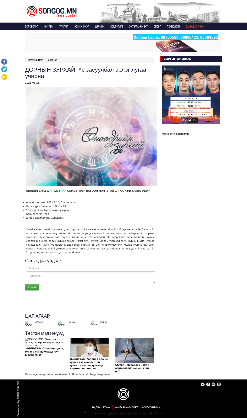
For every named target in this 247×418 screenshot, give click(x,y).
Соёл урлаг (116, 26)
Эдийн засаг (81, 26)
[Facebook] (4, 61)
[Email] (4, 77)
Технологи (173, 26)
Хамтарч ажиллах (126, 407)
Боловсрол (31, 26)
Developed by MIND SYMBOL (18, 398)
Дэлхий (99, 26)
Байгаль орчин (194, 26)
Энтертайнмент (138, 26)
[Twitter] (4, 69)
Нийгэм (48, 26)
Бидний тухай (101, 407)
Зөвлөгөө (52, 60)
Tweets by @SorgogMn (174, 133)
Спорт (157, 26)
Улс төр (63, 26)
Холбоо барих (151, 407)
